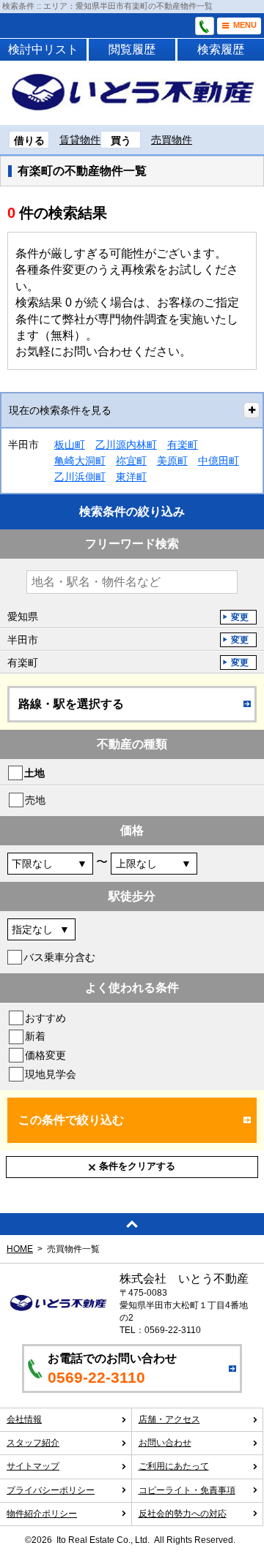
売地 (35, 800)
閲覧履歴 (132, 49)
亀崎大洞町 (80, 461)
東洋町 (131, 477)
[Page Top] (132, 1224)
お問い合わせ (165, 1443)
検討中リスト (43, 49)
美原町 (172, 461)
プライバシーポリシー (51, 1490)
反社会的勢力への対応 (183, 1514)
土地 (34, 773)
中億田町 (218, 461)
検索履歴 (220, 49)
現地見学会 (50, 1074)
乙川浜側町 (80, 477)
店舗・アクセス (169, 1419)
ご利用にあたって (174, 1466)
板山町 (69, 444)
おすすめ (45, 1018)
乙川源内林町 (126, 444)
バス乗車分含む (59, 957)
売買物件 (171, 140)
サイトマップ (33, 1466)
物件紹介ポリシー (42, 1514)
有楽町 (182, 444)
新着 (35, 1036)
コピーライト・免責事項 (187, 1490)
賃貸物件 (79, 140)
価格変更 (45, 1055)
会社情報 (24, 1419)
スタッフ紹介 (33, 1443)
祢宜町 (131, 461)
